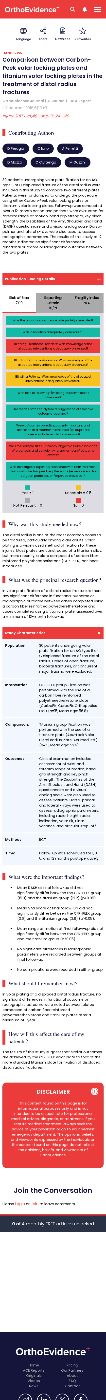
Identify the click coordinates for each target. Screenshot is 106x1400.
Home (34, 1365)
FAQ (72, 1380)
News (33, 1385)
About (72, 1375)
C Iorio (43, 148)
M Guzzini (78, 162)
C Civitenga (45, 162)
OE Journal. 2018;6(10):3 (24, 108)
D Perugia (15, 148)
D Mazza (14, 162)
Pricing (72, 1365)
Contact (72, 1385)
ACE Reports (34, 1370)
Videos (34, 1380)
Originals (34, 1375)
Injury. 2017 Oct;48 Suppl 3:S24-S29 (35, 116)
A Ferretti (70, 148)
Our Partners (72, 1370)
